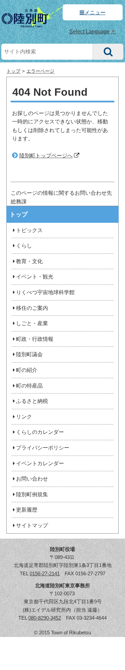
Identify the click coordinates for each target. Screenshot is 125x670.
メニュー (95, 12)
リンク (24, 417)
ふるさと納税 (32, 401)
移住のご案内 (32, 308)
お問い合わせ (32, 479)
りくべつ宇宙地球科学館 (45, 292)
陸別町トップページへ (46, 155)
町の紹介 (26, 370)
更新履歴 (26, 510)
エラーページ (40, 71)
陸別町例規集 (32, 494)
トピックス (29, 230)
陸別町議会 (29, 354)
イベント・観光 (34, 276)
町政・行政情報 (34, 339)
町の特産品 (29, 386)
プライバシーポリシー (42, 448)
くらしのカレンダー (40, 432)
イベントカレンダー (40, 463)
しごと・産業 (32, 323)
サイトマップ (32, 525)
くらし (24, 245)
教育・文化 (29, 261)
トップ (13, 71)
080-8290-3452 (44, 618)
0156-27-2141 (45, 573)
